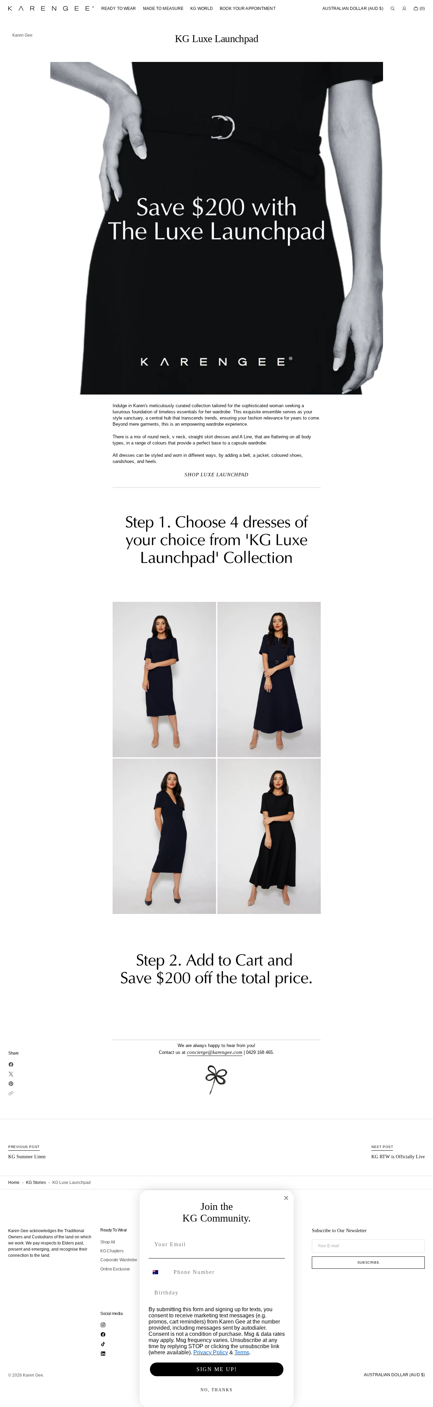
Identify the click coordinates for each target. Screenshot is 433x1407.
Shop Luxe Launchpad (216, 474)
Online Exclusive (115, 1269)
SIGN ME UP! (216, 1369)
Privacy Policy (210, 1352)
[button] (353, 8)
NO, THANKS (217, 1389)
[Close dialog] (286, 1198)
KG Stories (36, 1182)
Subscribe (368, 1262)
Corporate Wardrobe (118, 1259)
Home (14, 1182)
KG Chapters (111, 1251)
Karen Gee (33, 1375)
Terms (241, 1352)
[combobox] (159, 1272)
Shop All (107, 1242)
